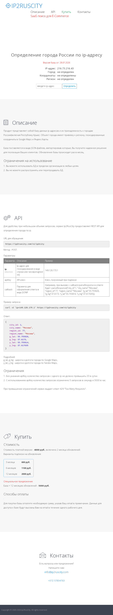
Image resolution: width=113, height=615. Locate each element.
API (53, 12)
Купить (66, 12)
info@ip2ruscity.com (56, 572)
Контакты (84, 12)
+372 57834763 (56, 580)
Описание (38, 12)
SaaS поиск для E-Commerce (50, 16)
